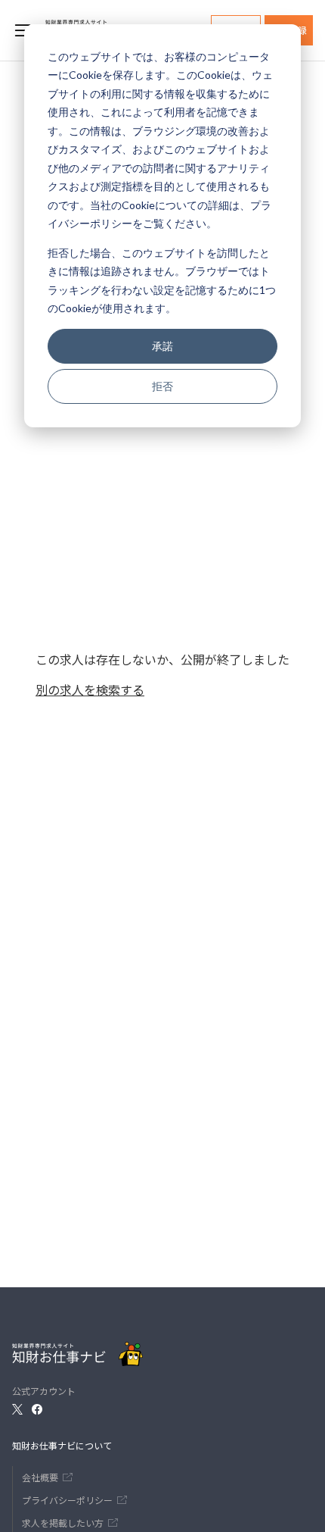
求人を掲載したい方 (63, 1522)
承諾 (162, 345)
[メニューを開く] (22, 30)
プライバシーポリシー (67, 1499)
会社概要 (40, 1477)
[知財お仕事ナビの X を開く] (17, 1409)
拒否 (162, 386)
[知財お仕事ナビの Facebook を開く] (37, 1409)
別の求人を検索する (90, 689)
